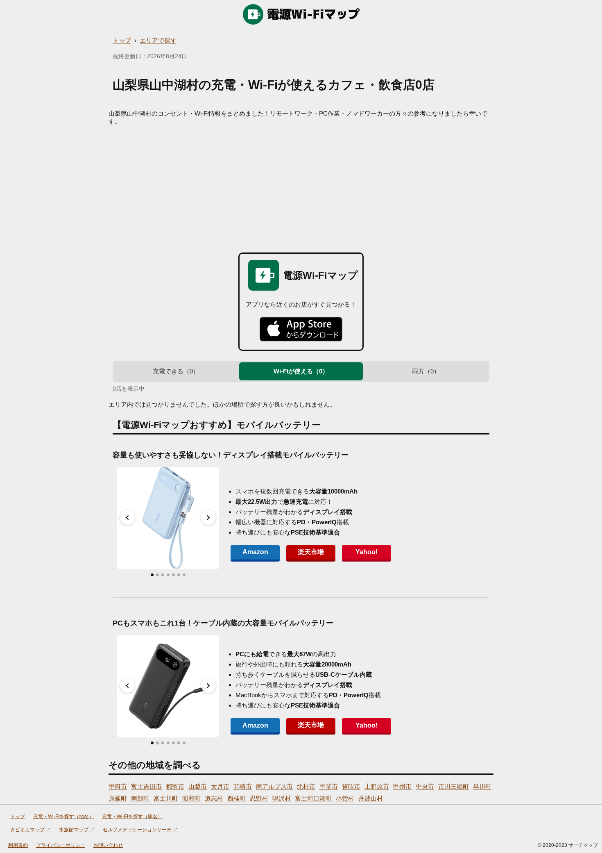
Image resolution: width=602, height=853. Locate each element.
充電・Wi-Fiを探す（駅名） (132, 816)
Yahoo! (366, 551)
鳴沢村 (281, 798)
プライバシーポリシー (60, 845)
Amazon (255, 551)
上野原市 (376, 786)
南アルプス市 (274, 786)
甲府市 (118, 786)
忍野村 (259, 798)
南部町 (140, 798)
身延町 (118, 798)
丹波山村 (370, 798)
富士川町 (166, 798)
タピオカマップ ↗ (30, 830)
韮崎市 (242, 786)
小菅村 (345, 798)
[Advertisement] (301, 187)
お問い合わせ (108, 845)
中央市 (425, 786)
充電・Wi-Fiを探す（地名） (63, 816)
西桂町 (236, 798)
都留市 (175, 786)
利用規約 (18, 845)
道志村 (214, 798)
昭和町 (191, 798)
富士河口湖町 (313, 798)
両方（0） (426, 371)
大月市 (220, 786)
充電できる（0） (176, 371)
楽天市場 (311, 551)
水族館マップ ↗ (77, 830)
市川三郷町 (453, 786)
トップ (122, 40)
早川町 (482, 786)
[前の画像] (127, 517)
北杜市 (306, 786)
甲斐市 (328, 786)
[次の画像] (208, 517)
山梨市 (197, 786)
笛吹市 (351, 786)
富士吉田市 (146, 786)
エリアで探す (158, 40)
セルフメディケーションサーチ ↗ (140, 830)
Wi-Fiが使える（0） (301, 371)
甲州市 (402, 786)
